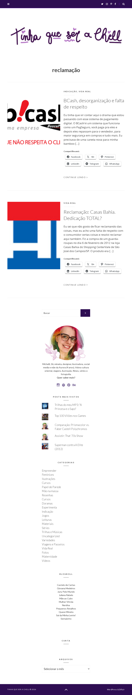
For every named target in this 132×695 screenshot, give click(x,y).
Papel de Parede (51, 487)
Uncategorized (51, 536)
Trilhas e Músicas (52, 532)
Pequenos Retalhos (66, 608)
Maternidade (49, 556)
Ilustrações (48, 479)
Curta (66, 640)
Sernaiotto (66, 618)
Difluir (122, 689)
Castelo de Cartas (66, 585)
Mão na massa (50, 491)
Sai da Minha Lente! (66, 615)
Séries (45, 528)
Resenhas (47, 495)
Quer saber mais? (66, 377)
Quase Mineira (66, 612)
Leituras (47, 519)
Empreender (49, 470)
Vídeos (46, 560)
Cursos (46, 483)
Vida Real (85, 91)
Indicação (70, 91)
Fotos (45, 552)
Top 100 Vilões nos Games (70, 415)
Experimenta (49, 507)
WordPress (112, 689)
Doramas (47, 503)
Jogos (45, 515)
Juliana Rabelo (66, 595)
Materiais (47, 523)
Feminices (48, 474)
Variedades (48, 540)
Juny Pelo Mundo (66, 591)
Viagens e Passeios (53, 544)
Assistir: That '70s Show (69, 435)
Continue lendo (75, 177)
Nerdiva (66, 605)
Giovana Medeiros (66, 588)
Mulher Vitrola (66, 601)
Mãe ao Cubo (66, 598)
